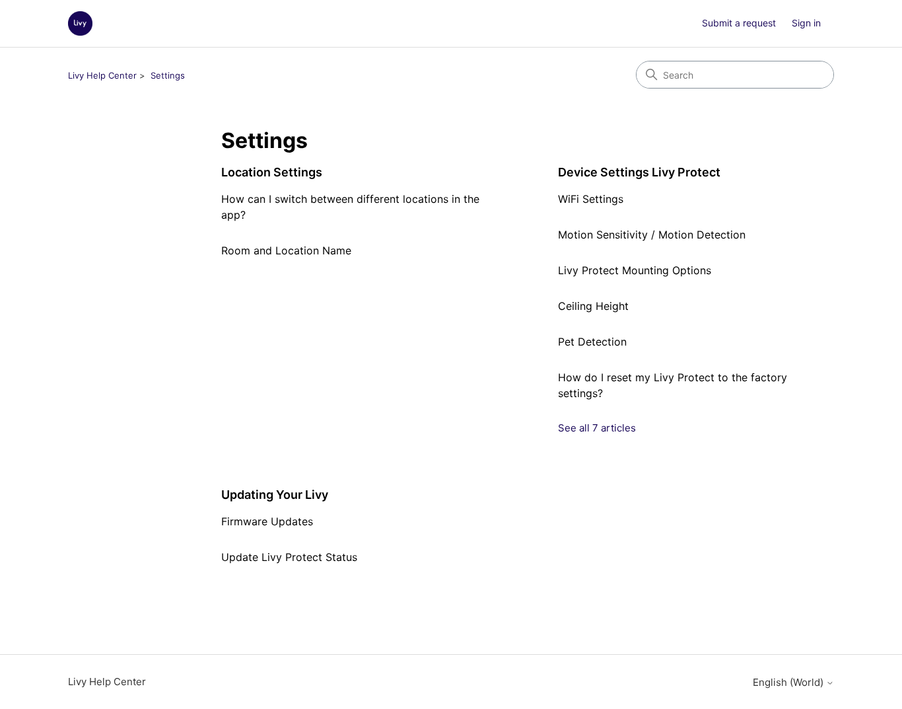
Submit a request (739, 22)
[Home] (80, 23)
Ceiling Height (593, 306)
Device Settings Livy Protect (639, 172)
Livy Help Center (102, 75)
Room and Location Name (286, 250)
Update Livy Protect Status (289, 557)
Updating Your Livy (274, 495)
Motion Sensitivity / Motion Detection (652, 234)
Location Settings (271, 172)
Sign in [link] (806, 22)
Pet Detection (592, 341)
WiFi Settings (590, 198)
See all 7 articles (597, 428)
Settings (168, 75)
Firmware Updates (267, 521)
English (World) (789, 682)
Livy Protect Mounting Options (634, 270)
